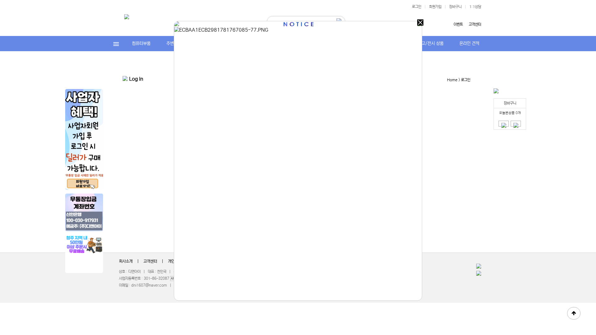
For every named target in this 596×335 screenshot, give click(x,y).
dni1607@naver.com (149, 285)
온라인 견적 (469, 43)
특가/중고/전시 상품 (426, 43)
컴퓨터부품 (141, 43)
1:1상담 (475, 7)
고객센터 (475, 24)
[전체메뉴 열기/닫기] (116, 43)
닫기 (420, 23)
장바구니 (455, 7)
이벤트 (458, 24)
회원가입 (435, 7)
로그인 (416, 7)
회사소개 (126, 261)
